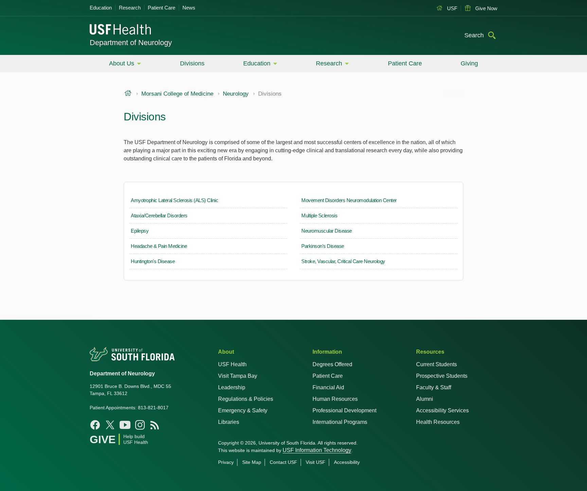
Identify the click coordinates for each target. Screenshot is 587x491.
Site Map (251, 462)
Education (101, 8)
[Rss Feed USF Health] (154, 424)
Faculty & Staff (433, 387)
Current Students (436, 364)
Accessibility (347, 462)
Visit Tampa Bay (237, 376)
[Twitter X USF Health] (110, 424)
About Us (121, 63)
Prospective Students (441, 376)
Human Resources (335, 399)
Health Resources (438, 422)
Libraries (228, 422)
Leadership (231, 387)
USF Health (232, 364)
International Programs (340, 422)
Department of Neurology (131, 42)
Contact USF (283, 462)
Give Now (485, 8)
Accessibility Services (442, 410)
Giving (469, 63)
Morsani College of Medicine (177, 94)
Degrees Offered (332, 364)
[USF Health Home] (121, 30)
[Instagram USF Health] (140, 424)
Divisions (192, 63)
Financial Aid (328, 387)
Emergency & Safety (242, 410)
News (188, 8)
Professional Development (344, 410)
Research (130, 8)
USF (451, 8)
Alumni (424, 399)
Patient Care (161, 8)
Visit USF (315, 462)
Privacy (226, 462)
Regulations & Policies (245, 399)
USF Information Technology (317, 450)
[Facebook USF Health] (95, 424)
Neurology (236, 94)
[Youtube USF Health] (125, 424)
